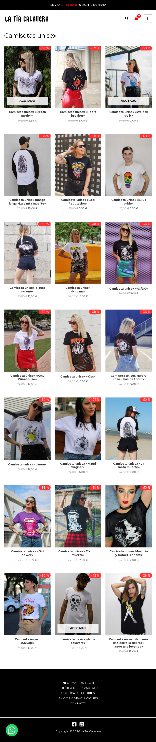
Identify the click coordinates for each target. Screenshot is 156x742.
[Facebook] (74, 724)
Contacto (78, 703)
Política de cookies (78, 693)
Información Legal (78, 682)
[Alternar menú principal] (148, 18)
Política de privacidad (78, 687)
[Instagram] (81, 724)
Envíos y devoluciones (78, 698)
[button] (127, 19)
